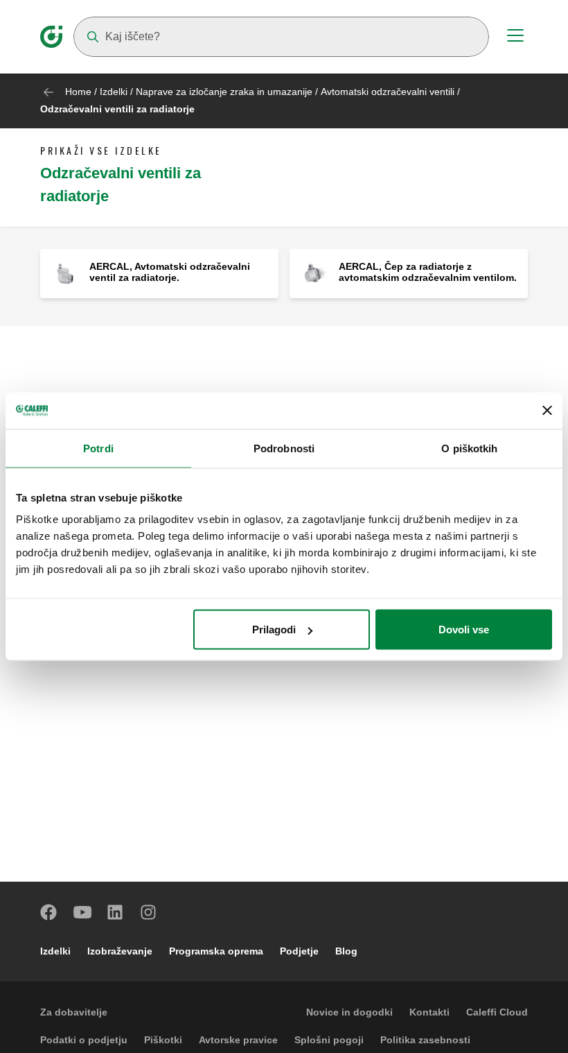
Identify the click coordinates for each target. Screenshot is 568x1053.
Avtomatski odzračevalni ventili (389, 91)
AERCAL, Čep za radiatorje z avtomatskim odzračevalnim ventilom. (428, 272)
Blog (346, 951)
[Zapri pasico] (547, 411)
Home (78, 91)
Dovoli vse (463, 629)
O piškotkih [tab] (469, 448)
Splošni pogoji (329, 1039)
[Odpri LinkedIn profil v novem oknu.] (116, 912)
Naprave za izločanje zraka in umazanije (224, 91)
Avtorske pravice (238, 1039)
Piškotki (163, 1039)
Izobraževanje (119, 951)
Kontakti (429, 1012)
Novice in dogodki (349, 1012)
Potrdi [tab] (98, 448)
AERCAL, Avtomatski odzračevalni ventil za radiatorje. (169, 272)
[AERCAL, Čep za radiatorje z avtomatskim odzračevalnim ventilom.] (314, 273)
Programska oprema (216, 951)
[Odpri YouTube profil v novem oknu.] (82, 912)
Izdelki (113, 91)
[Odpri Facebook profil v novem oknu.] (49, 912)
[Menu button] (515, 37)
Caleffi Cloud (497, 1012)
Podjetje (299, 951)
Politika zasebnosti (425, 1039)
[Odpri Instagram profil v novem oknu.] (149, 912)
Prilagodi (274, 629)
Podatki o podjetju (83, 1039)
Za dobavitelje (73, 1012)
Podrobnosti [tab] (284, 448)
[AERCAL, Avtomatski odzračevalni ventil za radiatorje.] (64, 273)
